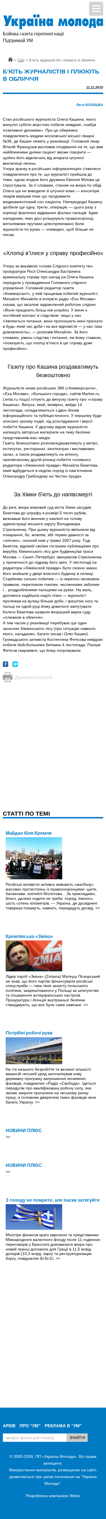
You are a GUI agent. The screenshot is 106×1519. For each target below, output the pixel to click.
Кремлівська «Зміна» (29, 936)
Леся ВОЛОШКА (89, 105)
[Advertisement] (53, 740)
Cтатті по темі (26, 813)
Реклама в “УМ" (63, 1425)
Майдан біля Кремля (28, 833)
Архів (9, 1425)
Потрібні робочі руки (29, 1033)
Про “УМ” (30, 1425)
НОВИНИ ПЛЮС (24, 1130)
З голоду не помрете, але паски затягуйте (52, 1200)
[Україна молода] (53, 21)
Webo (75, 1495)
